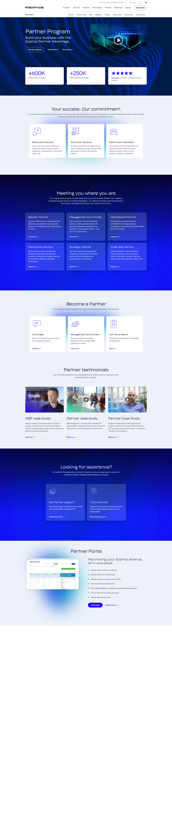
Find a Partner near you (97, 517)
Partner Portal (52, 49)
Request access (111, 605)
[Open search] (140, 2)
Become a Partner (35, 50)
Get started (140, 8)
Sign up (111, 348)
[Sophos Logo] (34, 8)
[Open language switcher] (146, 2)
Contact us (114, 236)
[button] (133, 2)
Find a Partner (67, 49)
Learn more (32, 236)
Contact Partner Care (56, 517)
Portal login (95, 605)
